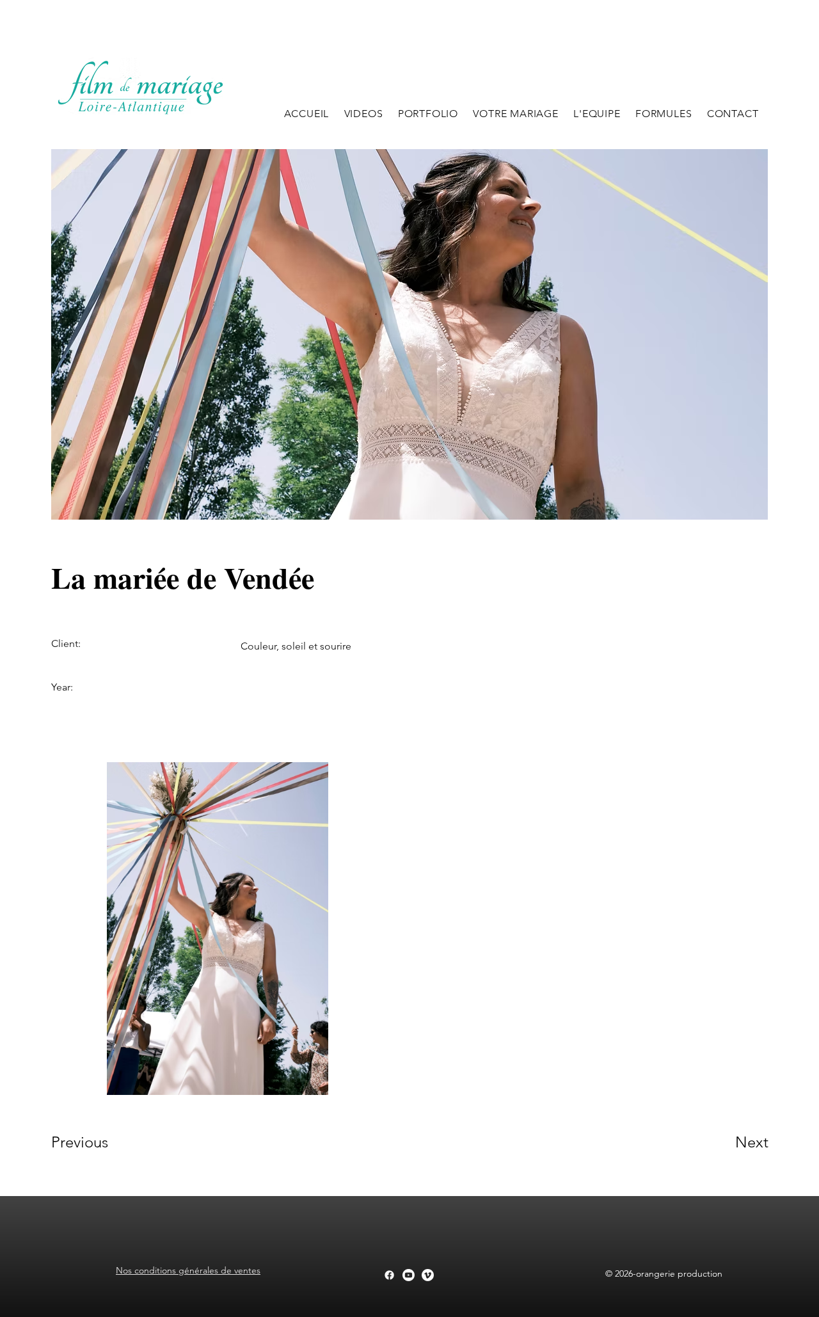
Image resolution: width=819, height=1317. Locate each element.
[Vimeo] (428, 1275)
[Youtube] (408, 1275)
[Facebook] (389, 1275)
